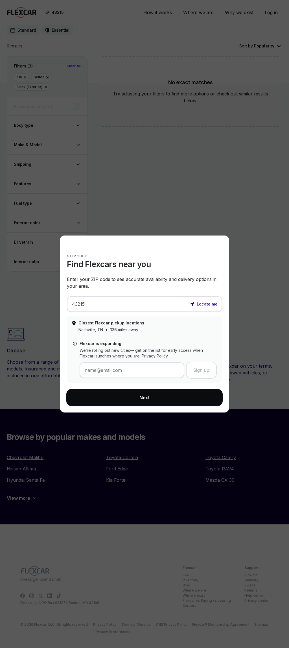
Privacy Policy (155, 356)
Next (144, 397)
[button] (204, 303)
